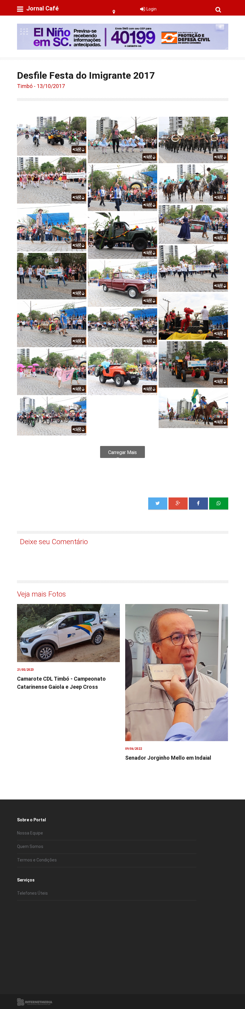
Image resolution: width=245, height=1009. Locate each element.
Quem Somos (30, 846)
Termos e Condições (37, 860)
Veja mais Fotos (41, 594)
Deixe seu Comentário (54, 542)
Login (151, 9)
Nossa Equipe (30, 833)
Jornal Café (42, 8)
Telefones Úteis (32, 893)
